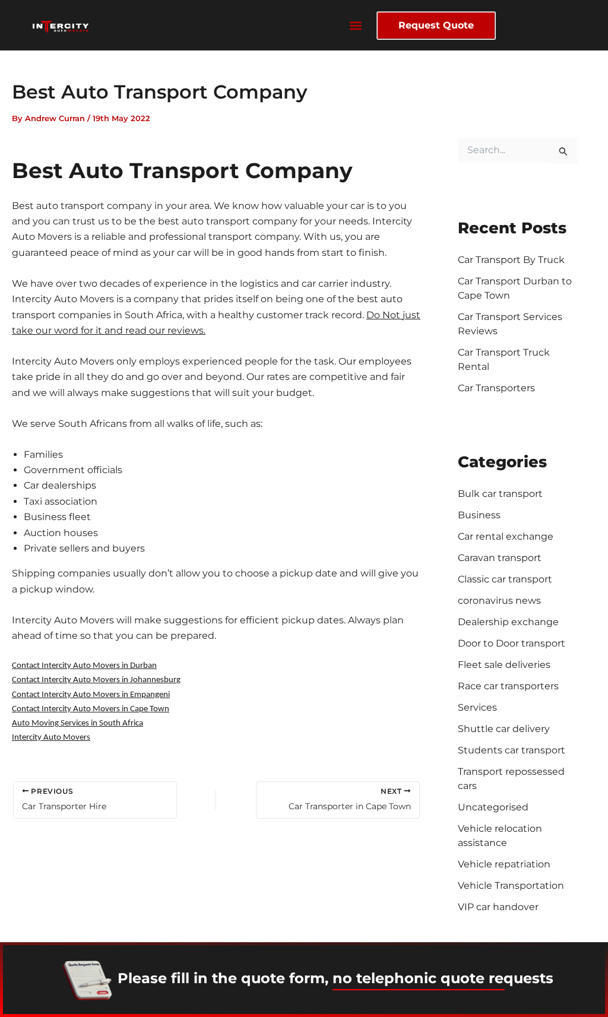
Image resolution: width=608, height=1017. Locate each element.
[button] (356, 25)
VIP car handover (498, 907)
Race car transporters (508, 686)
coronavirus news (499, 600)
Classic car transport (505, 579)
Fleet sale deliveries (504, 664)
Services (477, 707)
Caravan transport (500, 557)
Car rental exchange (505, 536)
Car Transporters (496, 388)
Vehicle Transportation (511, 885)
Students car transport (511, 750)
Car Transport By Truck (511, 259)
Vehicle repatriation (504, 864)
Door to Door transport (511, 643)
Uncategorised (493, 807)
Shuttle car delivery (504, 728)
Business (479, 515)
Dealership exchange (508, 622)
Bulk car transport (500, 493)
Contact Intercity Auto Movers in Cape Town (90, 709)
